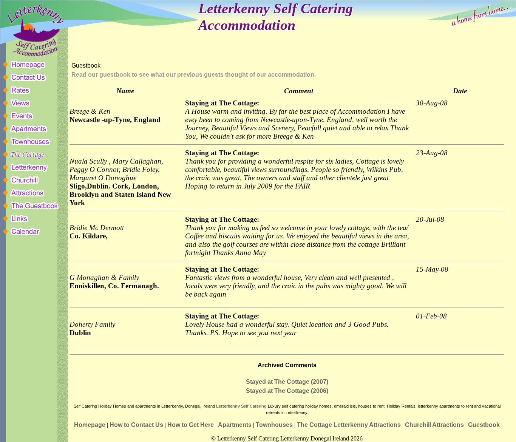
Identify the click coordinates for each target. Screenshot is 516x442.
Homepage (89, 425)
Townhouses (274, 425)
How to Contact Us (136, 425)
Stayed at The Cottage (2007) (287, 382)
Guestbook (484, 425)
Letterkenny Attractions (367, 425)
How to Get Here (190, 425)
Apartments (235, 425)
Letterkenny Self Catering (242, 406)
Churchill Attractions (434, 425)
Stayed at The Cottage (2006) (287, 391)
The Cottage (314, 425)
